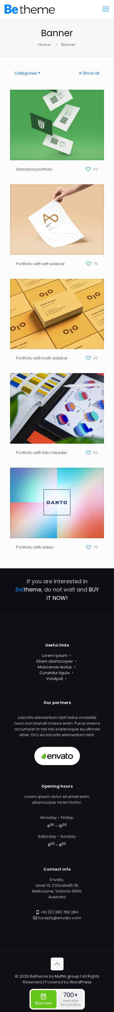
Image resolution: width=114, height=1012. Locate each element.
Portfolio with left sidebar (40, 264)
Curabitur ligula (55, 673)
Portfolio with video (35, 547)
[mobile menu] (106, 9)
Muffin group (67, 976)
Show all (90, 73)
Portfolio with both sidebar (42, 358)
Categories (26, 73)
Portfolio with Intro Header (41, 453)
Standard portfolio (34, 169)
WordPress (81, 982)
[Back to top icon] (57, 964)
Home (44, 44)
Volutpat (54, 678)
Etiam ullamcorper (54, 661)
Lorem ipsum (54, 655)
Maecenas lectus (55, 667)
